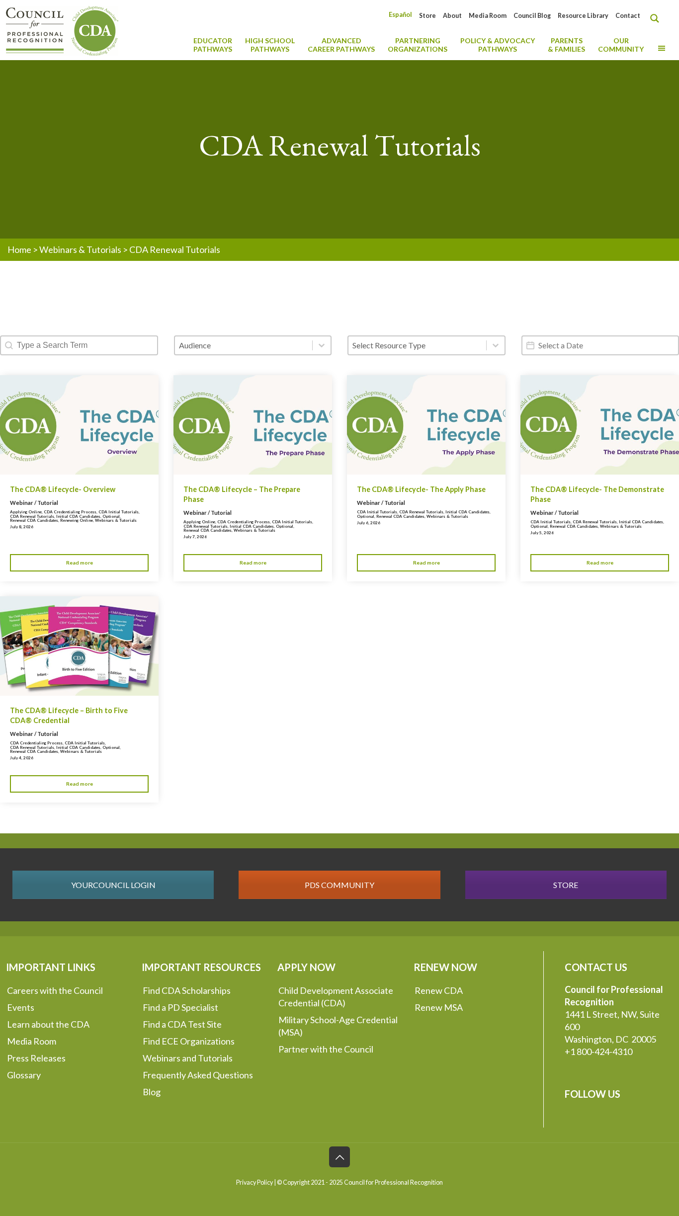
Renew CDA (439, 990)
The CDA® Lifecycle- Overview (62, 489)
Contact (627, 15)
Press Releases (36, 1058)
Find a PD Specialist (180, 1007)
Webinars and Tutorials (188, 1058)
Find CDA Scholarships (187, 990)
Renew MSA (439, 1007)
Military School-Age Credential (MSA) (338, 1026)
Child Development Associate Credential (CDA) (335, 996)
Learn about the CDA (48, 1024)
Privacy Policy (254, 1182)
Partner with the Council (325, 1049)
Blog (152, 1091)
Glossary (24, 1074)
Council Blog (532, 15)
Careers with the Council (55, 990)
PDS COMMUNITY (339, 885)
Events (20, 1007)
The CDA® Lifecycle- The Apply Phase (421, 489)
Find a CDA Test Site (182, 1024)
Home (19, 249)
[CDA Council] (62, 30)
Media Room (488, 15)
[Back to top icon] (339, 1156)
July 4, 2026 (21, 757)
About (452, 15)
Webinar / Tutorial (34, 502)
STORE (565, 885)
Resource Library (583, 15)
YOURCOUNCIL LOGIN (113, 885)
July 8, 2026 (21, 526)
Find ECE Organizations (189, 1041)
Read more (79, 563)
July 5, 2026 (542, 532)
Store (427, 15)
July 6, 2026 (368, 522)
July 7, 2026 (195, 536)
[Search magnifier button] (657, 18)
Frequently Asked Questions (198, 1074)
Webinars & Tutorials (80, 249)
